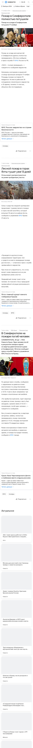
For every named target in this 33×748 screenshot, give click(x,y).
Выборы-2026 (7, 6)
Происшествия (5, 13)
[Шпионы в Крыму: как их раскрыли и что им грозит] (16, 669)
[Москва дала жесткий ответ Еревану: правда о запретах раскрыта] (16, 557)
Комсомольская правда (19, 10)
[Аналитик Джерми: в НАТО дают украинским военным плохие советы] (16, 613)
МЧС (16, 60)
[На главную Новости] (11, 2)
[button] (16, 37)
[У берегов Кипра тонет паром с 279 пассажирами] (16, 726)
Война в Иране (20, 6)
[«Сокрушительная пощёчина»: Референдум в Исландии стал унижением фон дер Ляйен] (16, 698)
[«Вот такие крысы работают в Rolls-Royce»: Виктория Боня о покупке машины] (16, 529)
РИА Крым (14, 330)
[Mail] (6, 2)
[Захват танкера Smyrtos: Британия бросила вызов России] (16, 585)
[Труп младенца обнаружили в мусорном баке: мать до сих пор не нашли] (16, 641)
